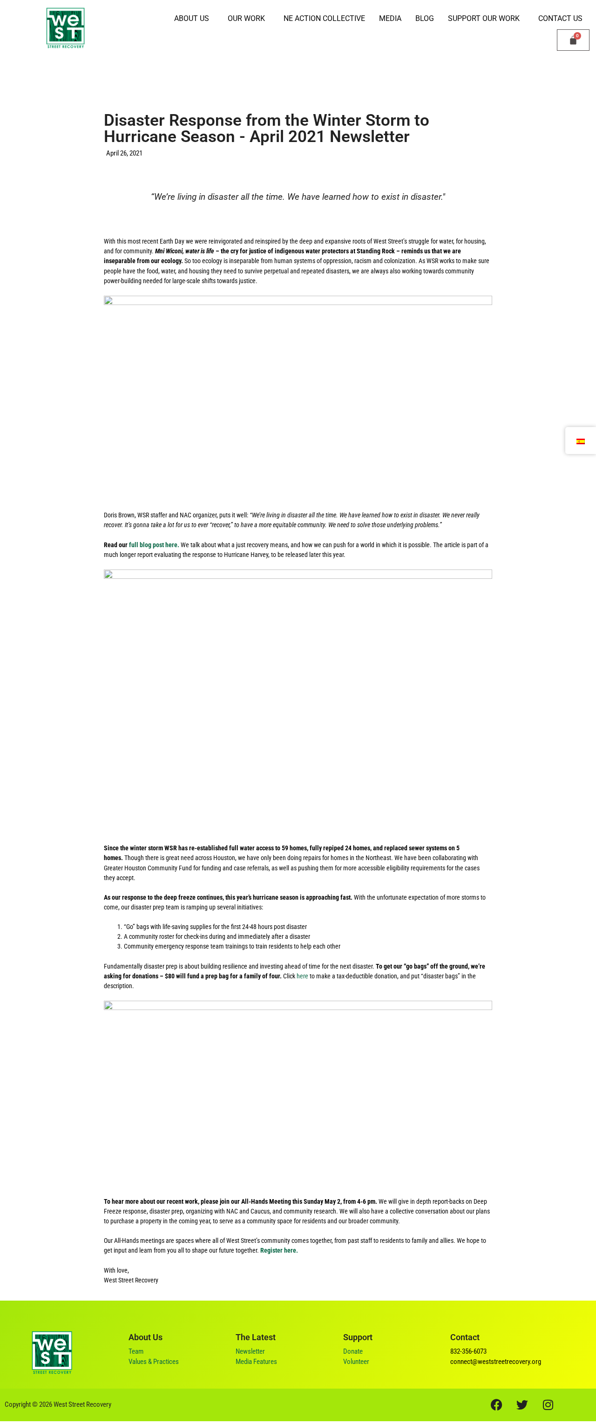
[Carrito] (573, 40)
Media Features (256, 1361)
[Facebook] (496, 1405)
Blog (424, 18)
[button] (194, 18)
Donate (353, 1351)
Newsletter (250, 1351)
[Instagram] (548, 1405)
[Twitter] (522, 1405)
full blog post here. (154, 545)
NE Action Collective (324, 18)
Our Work (246, 18)
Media (390, 18)
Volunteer (356, 1361)
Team (136, 1351)
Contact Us (560, 18)
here (303, 976)
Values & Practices (154, 1361)
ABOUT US (191, 18)
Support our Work (484, 18)
